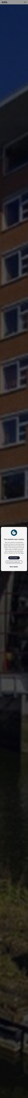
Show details (14, 567)
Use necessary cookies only (13, 562)
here (22, 553)
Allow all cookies (13, 557)
